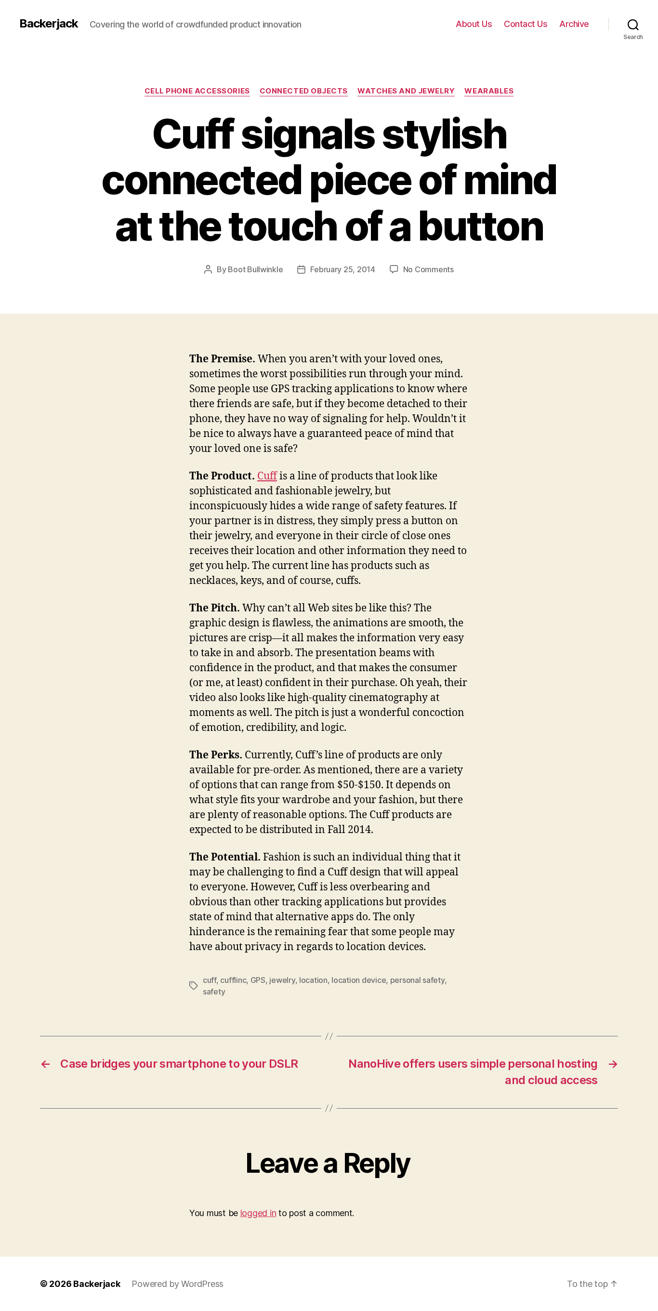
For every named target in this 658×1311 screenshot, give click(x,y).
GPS (257, 980)
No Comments (428, 269)
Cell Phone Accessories (197, 91)
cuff (209, 980)
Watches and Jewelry (406, 91)
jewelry (282, 980)
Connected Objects (304, 91)
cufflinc (233, 980)
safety (214, 991)
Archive (574, 24)
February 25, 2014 (342, 269)
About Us (474, 24)
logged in (258, 1213)
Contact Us (525, 24)
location (313, 980)
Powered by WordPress (178, 1284)
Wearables (488, 91)
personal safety (417, 980)
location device (358, 980)
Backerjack (48, 23)
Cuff (267, 476)
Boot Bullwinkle (255, 269)
